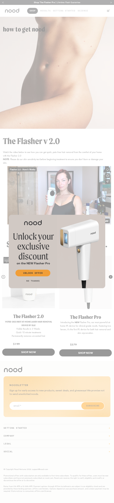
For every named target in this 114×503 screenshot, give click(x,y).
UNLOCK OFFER (33, 273)
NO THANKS (33, 281)
